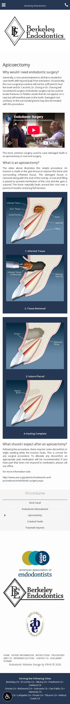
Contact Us (42, 658)
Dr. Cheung (51, 87)
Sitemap (8, 661)
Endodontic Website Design (25, 664)
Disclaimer (56, 658)
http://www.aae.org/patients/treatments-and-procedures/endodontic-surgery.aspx (27, 479)
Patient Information (22, 655)
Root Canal (35, 502)
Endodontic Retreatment (35, 509)
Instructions (43, 655)
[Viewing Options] (7, 696)
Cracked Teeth (35, 521)
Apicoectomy (35, 515)
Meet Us (8, 658)
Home (7, 655)
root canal (21, 77)
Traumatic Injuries (35, 527)
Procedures (35, 493)
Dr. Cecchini (24, 87)
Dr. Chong (36, 87)
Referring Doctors (24, 658)
